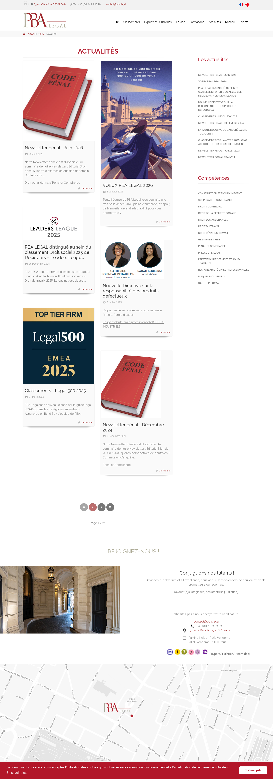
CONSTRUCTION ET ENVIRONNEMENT (220, 193)
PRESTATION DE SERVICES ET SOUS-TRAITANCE (219, 261)
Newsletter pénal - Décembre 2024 (133, 427)
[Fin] (110, 507)
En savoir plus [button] (16, 772)
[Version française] (241, 5)
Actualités (214, 22)
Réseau (230, 22)
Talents (243, 22)
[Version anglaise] (247, 5)
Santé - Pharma (208, 283)
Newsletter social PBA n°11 (216, 157)
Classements (131, 22)
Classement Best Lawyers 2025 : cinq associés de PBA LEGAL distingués (222, 142)
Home (41, 33)
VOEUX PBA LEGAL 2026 (128, 185)
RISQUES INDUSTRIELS (211, 276)
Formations (196, 22)
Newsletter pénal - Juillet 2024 (219, 150)
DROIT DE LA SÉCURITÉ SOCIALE (217, 213)
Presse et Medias (209, 252)
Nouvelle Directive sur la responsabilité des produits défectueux (130, 291)
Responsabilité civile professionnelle (223, 269)
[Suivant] (102, 507)
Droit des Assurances (213, 219)
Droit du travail (209, 226)
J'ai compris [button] (253, 770)
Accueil (31, 33)
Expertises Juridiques (158, 22)
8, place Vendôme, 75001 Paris (50, 4)
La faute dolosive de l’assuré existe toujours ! (222, 131)
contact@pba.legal (116, 4)
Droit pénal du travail (213, 232)
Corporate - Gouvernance (215, 199)
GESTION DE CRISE (209, 239)
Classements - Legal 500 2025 (55, 390)
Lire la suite (86, 188)
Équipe (180, 22)
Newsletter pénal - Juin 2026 (54, 147)
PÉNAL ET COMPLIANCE (212, 246)
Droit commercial (210, 206)
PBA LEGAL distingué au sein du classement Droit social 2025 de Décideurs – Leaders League (58, 252)
